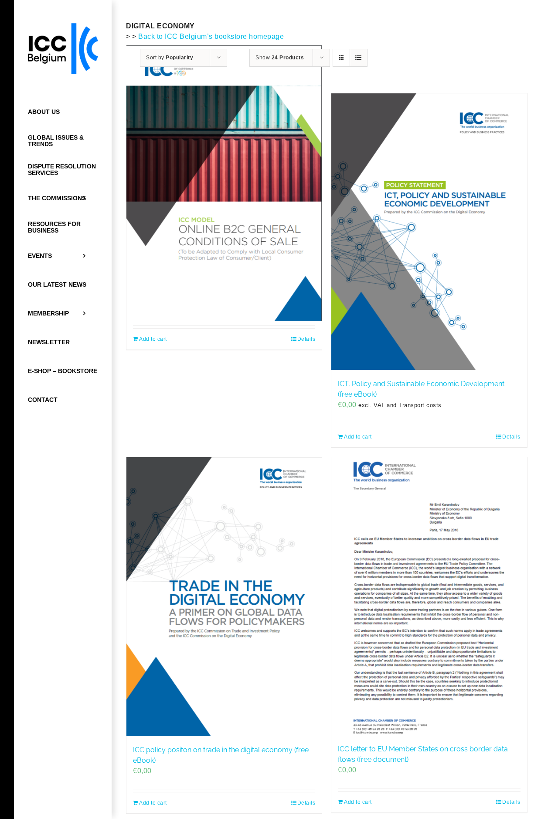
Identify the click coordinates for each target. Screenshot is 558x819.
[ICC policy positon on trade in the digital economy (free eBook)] (224, 596)
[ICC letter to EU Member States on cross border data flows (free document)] (429, 596)
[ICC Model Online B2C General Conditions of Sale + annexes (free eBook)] (224, 182)
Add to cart (153, 339)
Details (306, 339)
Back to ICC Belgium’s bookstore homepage (211, 36)
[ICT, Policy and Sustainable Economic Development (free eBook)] (429, 231)
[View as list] (358, 57)
